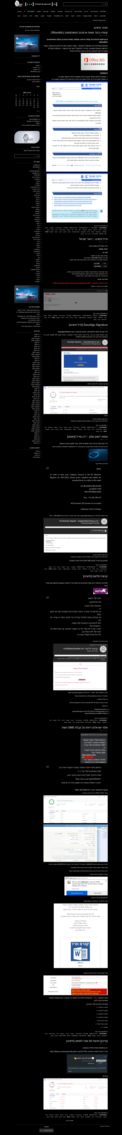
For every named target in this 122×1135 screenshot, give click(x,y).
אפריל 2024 (36, 362)
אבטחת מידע (94, 11)
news (100, 35)
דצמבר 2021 (36, 401)
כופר (49, 317)
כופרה (45, 317)
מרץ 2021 (37, 419)
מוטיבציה (45, 11)
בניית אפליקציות (58, 16)
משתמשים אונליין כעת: (32, 30)
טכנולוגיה (60, 11)
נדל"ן (30, 16)
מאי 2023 (37, 372)
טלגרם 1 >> (104, 1027)
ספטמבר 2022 (35, 384)
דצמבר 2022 (36, 378)
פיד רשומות (36, 67)
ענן (39, 257)
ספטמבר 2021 (35, 407)
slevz (68, 1035)
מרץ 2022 (37, 395)
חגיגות (60, 1117)
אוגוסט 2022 (36, 386)
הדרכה (100, 230)
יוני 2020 (37, 435)
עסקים (42, 16)
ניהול (56, 230)
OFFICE (101, 234)
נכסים (52, 230)
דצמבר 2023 (36, 366)
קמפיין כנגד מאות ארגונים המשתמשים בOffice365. (79, 32)
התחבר (38, 65)
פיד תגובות (36, 69)
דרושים (38, 201)
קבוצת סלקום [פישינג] (95, 576)
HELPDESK (31, 11)
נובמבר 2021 (36, 403)
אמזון (64, 1117)
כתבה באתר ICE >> (102, 1020)
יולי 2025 (37, 342)
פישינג (82, 234)
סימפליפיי (104, 232)
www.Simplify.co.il (34, 119)
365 (106, 234)
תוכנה (72, 16)
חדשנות (95, 230)
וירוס (89, 234)
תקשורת (49, 16)
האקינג (105, 230)
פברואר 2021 (36, 421)
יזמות (79, 230)
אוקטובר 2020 (36, 429)
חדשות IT (101, 571)
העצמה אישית (36, 207)
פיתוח (96, 16)
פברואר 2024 (36, 364)
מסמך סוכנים (36, 81)
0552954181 (74, 1035)
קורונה (38, 263)
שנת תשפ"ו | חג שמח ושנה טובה (30, 326)
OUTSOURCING (83, 227)
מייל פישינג (104, 319)
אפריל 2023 (36, 374)
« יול (38, 111)
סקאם (96, 571)
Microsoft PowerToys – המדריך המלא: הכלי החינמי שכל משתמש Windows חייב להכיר (28, 312)
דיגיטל (70, 427)
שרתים (79, 16)
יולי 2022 (37, 389)
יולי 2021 (37, 411)
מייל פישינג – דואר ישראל (93, 239)
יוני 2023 (37, 370)
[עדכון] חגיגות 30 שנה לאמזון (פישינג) (87, 1041)
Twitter (38, 123)
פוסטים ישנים (69, 1120)
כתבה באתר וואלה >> (101, 1024)
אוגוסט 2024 (36, 356)
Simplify (102, 1126)
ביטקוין (38, 183)
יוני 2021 (37, 413)
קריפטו (38, 267)
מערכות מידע (78, 11)
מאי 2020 (37, 437)
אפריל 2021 (36, 417)
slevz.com (62, 1035)
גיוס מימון (37, 195)
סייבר (48, 230)
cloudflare (74, 867)
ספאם (56, 1035)
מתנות (56, 1117)
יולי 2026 (37, 334)
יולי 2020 (37, 433)
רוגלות (47, 1117)
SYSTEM (103, 11)
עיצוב (19, 16)
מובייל (38, 229)
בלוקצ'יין (37, 185)
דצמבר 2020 (36, 425)
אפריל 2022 (36, 393)
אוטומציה (51, 227)
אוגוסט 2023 (36, 368)
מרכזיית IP (37, 239)
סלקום (69, 722)
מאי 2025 (37, 346)
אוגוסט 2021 (36, 409)
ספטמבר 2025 (35, 340)
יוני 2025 (37, 344)
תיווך (38, 277)
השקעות (37, 211)
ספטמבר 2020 (35, 431)
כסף (72, 230)
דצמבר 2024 (36, 352)
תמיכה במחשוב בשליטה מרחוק (31, 125)
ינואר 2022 (36, 399)
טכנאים (20, 11)
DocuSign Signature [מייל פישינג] (88, 325)
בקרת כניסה (36, 191)
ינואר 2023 (36, 376)
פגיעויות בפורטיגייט (34, 320)
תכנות (67, 16)
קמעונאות (83, 232)
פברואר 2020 (36, 441)
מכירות (38, 235)
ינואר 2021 (36, 423)
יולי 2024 (37, 358)
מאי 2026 (37, 336)
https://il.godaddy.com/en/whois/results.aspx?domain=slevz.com (88, 871)
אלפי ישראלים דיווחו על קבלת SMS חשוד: (84, 727)
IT (24, 11)
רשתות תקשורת (87, 16)
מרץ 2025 (37, 348)
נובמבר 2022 (36, 380)
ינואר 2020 (36, 443)
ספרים (38, 253)
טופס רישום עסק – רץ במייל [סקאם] (87, 436)
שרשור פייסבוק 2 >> (102, 1010)
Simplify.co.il (73, 227)
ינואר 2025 (36, 350)
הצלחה (36, 16)
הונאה (45, 569)
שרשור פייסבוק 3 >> (102, 1014)
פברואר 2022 (36, 397)
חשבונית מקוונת (80, 722)
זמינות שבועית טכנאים (99, 20)
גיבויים (86, 11)
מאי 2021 (37, 415)
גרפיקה (25, 16)
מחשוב (39, 11)
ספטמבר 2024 (35, 354)
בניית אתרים (68, 11)
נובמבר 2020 (36, 427)
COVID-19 (95, 315)
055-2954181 (82, 1035)
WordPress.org (35, 71)
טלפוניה (53, 11)
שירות (69, 232)
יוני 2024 (37, 360)
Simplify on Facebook (33, 121)
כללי (76, 230)
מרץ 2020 (37, 439)
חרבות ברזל (36, 215)
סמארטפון (103, 16)
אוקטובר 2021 (36, 405)
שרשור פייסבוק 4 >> (102, 1017)
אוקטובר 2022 (36, 382)
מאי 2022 (37, 391)
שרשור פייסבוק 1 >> (102, 1007)
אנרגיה (38, 181)
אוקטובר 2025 (36, 338)
